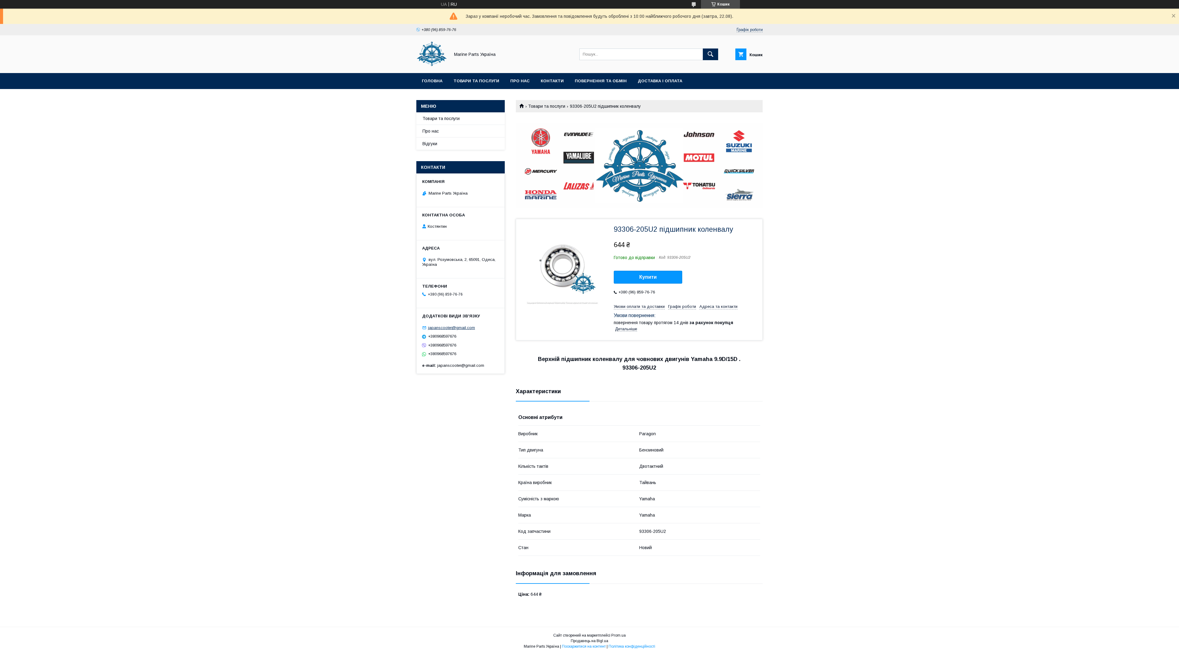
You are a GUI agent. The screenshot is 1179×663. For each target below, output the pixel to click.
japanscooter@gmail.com (451, 327)
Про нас (520, 81)
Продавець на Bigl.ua (589, 641)
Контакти (552, 81)
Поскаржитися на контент (584, 646)
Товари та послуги (476, 81)
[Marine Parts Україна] (431, 65)
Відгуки (429, 143)
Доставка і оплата (660, 81)
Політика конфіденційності (632, 646)
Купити (648, 277)
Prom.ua (618, 635)
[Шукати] (710, 54)
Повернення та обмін (601, 81)
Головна (432, 81)
